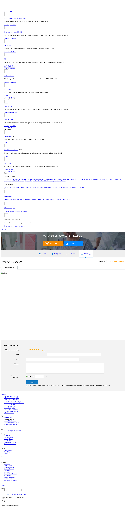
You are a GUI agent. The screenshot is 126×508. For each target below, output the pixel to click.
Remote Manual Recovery (12, 422)
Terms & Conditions (10, 444)
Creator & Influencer (10, 474)
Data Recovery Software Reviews (14, 403)
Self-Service (8, 417)
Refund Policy (8, 437)
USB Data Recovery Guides (12, 401)
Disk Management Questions (12, 431)
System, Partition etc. (20, 226)
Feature (44, 254)
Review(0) (87, 254)
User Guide (72, 254)
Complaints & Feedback (11, 480)
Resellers (7, 470)
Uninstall (7, 435)
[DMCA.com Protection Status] (16, 494)
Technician (13, 25)
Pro (8, 25)
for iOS (6, 52)
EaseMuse (7, 452)
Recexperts (7, 163)
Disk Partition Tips (9, 406)
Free (5, 25)
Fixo (5, 59)
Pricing (3, 229)
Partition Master (9, 76)
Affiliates (7, 472)
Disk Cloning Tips (9, 408)
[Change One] (30, 376)
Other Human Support (10, 424)
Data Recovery (8, 11)
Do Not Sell (7, 440)
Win (5, 142)
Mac (8, 169)
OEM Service (8, 475)
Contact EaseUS (9, 469)
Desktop (6, 65)
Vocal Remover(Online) (11, 150)
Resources (4, 394)
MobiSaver (7, 45)
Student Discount (9, 477)
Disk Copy (7, 89)
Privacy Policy (8, 439)
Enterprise (14, 112)
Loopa (6, 453)
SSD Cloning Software (11, 409)
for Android (12, 52)
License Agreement (10, 442)
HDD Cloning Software (11, 411)
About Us (7, 464)
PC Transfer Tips (9, 413)
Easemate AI (8, 450)
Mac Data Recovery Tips (11, 398)
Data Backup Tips (9, 404)
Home (6, 95)
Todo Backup (8, 106)
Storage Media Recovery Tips (13, 399)
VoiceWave (7, 136)
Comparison (57, 254)
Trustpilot (3, 485)
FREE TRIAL (74, 243)
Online (12, 65)
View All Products (9, 67)
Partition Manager (9, 68)
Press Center (8, 465)
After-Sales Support (10, 421)
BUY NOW (54, 243)
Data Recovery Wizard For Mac (13, 32)
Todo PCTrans (8, 119)
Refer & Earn (8, 479)
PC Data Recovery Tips (11, 396)
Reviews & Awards (10, 467)
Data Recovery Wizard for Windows (15, 18)
